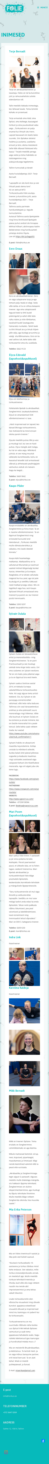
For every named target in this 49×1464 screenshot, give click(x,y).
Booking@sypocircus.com (27, 805)
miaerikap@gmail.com (25, 1370)
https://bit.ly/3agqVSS (25, 236)
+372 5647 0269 (10, 1412)
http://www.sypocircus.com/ (21, 799)
